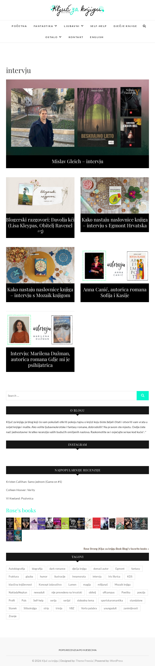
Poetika (125, 592)
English (97, 37)
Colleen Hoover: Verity (20, 490)
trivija (59, 608)
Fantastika (43, 26)
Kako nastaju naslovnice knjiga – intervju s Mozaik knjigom (40, 292)
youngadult (110, 608)
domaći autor (101, 568)
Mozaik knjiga (123, 584)
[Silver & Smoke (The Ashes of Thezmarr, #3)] (144, 520)
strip (46, 608)
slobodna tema (85, 600)
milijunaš (103, 584)
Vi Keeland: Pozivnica (19, 498)
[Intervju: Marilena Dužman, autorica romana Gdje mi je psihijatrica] (40, 329)
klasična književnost (20, 584)
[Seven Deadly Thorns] (18, 532)
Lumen (72, 584)
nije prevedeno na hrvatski (66, 592)
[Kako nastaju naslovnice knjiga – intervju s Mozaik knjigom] (40, 265)
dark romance (57, 568)
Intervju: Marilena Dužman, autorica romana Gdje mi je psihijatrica (40, 359)
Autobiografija (17, 568)
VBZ (71, 608)
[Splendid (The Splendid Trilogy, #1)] (41, 520)
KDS (129, 576)
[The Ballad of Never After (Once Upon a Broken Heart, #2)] (10, 520)
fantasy (135, 568)
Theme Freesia (84, 660)
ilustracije (59, 576)
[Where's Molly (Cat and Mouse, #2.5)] (73, 520)
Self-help (98, 26)
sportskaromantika (112, 600)
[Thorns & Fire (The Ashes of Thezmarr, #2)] (10, 532)
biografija (37, 568)
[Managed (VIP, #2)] (104, 520)
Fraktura (14, 576)
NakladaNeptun (18, 592)
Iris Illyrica (114, 576)
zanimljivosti (131, 608)
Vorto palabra (89, 608)
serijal (66, 600)
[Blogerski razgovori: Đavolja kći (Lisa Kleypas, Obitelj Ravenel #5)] (40, 195)
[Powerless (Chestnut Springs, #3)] (34, 520)
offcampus (109, 592)
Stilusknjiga (30, 608)
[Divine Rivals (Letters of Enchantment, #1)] (81, 520)
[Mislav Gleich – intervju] (77, 117)
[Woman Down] (57, 520)
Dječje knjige (125, 26)
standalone (136, 600)
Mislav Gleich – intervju (77, 161)
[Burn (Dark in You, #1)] (128, 520)
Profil (12, 600)
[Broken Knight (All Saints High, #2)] (49, 520)
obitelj (92, 592)
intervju (97, 576)
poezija (141, 592)
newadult (39, 592)
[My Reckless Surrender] (18, 520)
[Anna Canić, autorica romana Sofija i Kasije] (115, 265)
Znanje (13, 616)
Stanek (13, 608)
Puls (24, 600)
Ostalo (51, 37)
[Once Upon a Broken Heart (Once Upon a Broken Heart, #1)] (26, 520)
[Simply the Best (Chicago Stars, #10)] (65, 520)
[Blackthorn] (112, 520)
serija (53, 600)
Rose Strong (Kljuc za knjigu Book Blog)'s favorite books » (116, 548)
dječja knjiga (79, 568)
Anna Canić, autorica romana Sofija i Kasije (115, 292)
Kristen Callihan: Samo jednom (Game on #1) (34, 481)
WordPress (116, 660)
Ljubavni (72, 26)
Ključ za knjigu (50, 660)
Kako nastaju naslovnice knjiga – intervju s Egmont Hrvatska (115, 222)
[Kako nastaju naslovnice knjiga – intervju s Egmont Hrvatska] (115, 195)
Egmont (120, 568)
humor (43, 576)
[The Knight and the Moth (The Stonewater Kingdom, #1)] (136, 520)
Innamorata (79, 576)
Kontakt (76, 37)
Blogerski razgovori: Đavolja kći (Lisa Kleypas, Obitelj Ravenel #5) (40, 225)
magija (87, 584)
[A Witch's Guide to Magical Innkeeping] (120, 520)
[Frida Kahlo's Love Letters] (97, 520)
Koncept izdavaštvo (50, 584)
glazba (29, 576)
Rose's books (21, 510)
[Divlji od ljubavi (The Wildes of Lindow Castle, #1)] (89, 520)
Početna (19, 26)
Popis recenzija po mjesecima (77, 650)
